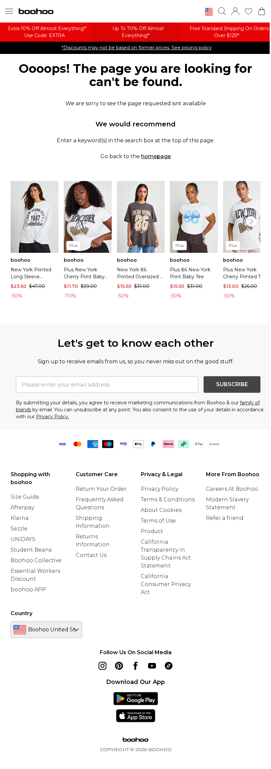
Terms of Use (158, 521)
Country (21, 613)
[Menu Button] (9, 11)
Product (152, 531)
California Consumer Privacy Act (166, 584)
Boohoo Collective (36, 560)
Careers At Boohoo (232, 489)
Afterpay (22, 507)
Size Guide (25, 497)
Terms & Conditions (168, 499)
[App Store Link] (135, 707)
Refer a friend (225, 518)
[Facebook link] (135, 666)
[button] (208, 12)
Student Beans (31, 550)
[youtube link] (152, 666)
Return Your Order (101, 489)
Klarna (20, 518)
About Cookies (161, 510)
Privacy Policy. (52, 417)
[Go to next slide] (251, 221)
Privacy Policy (159, 489)
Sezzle (19, 528)
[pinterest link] (119, 666)
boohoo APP (28, 589)
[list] (135, 241)
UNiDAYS (23, 539)
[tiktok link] (169, 666)
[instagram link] (102, 666)
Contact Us (91, 555)
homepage (156, 156)
